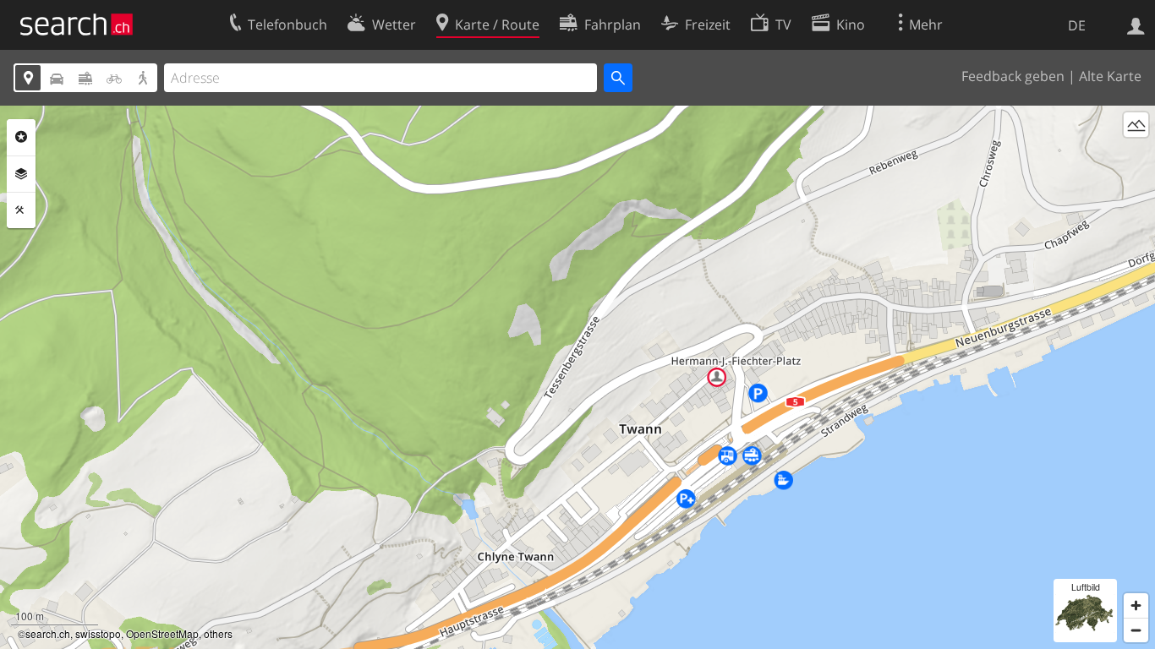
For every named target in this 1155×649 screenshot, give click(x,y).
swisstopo (98, 633)
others (218, 633)
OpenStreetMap (162, 633)
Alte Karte (1110, 76)
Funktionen (21, 210)
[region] (577, 377)
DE (1077, 25)
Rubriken (21, 137)
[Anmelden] (1136, 24)
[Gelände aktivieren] (1136, 124)
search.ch (47, 633)
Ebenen (21, 174)
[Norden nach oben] (1136, 156)
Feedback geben (1013, 76)
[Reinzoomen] (1136, 605)
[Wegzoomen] (1136, 630)
